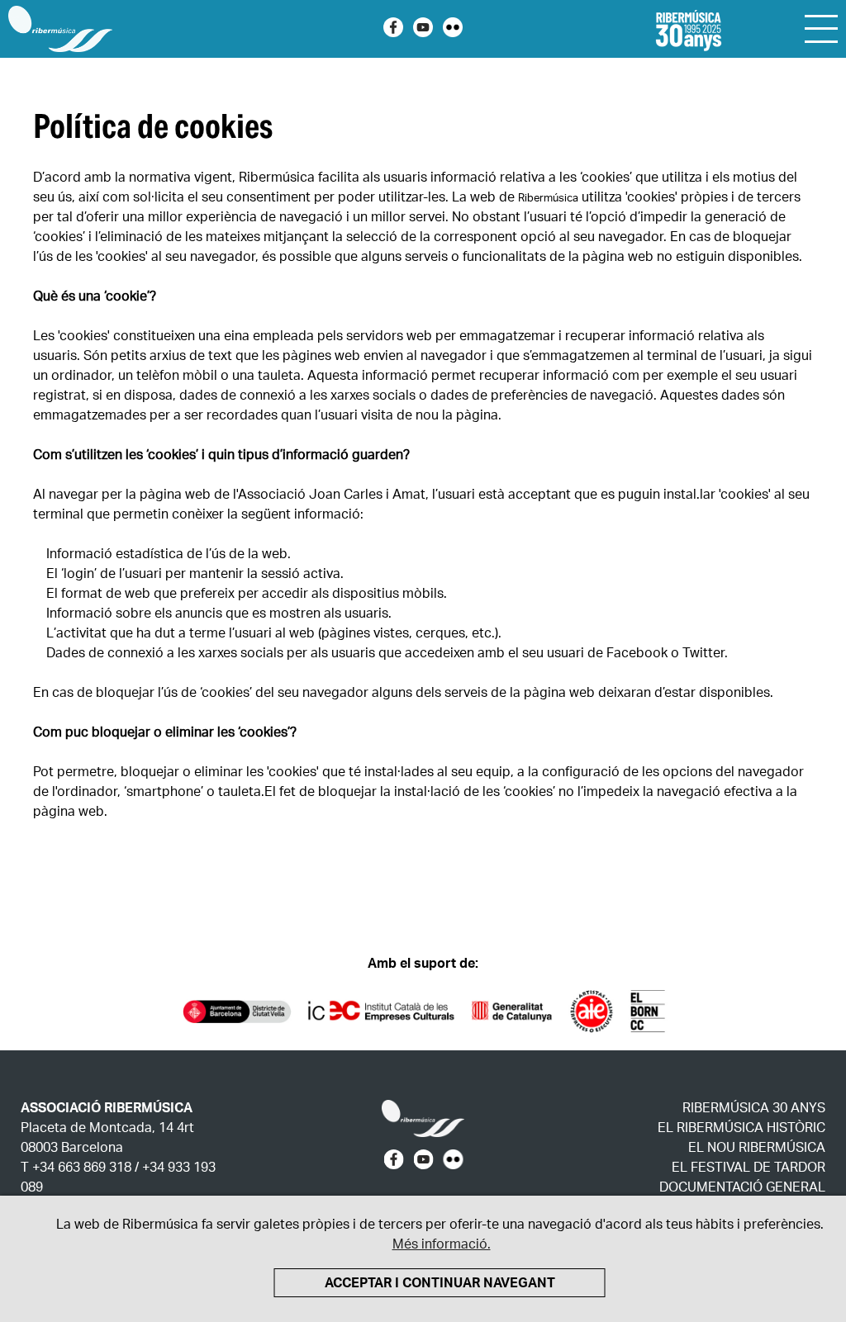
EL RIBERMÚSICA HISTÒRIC (741, 1129)
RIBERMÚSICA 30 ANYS (753, 1109)
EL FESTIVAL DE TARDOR (748, 1168)
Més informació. (441, 1245)
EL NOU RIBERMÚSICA (756, 1149)
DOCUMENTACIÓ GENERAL (742, 1188)
